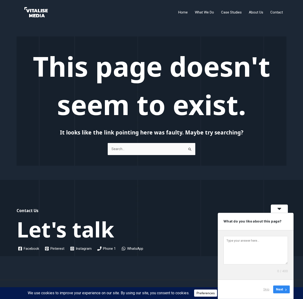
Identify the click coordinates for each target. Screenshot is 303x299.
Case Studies (231, 12)
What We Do (204, 12)
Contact (276, 12)
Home (183, 12)
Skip (266, 289)
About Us (256, 12)
